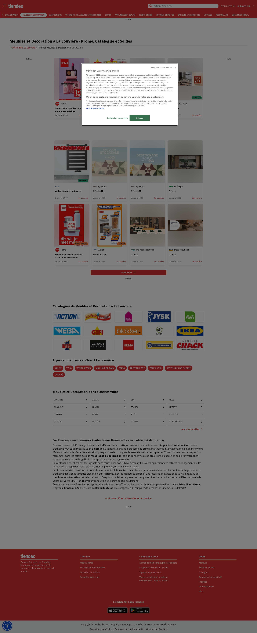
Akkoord (139, 118)
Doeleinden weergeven (117, 118)
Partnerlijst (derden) (95, 108)
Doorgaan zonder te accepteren (163, 67)
